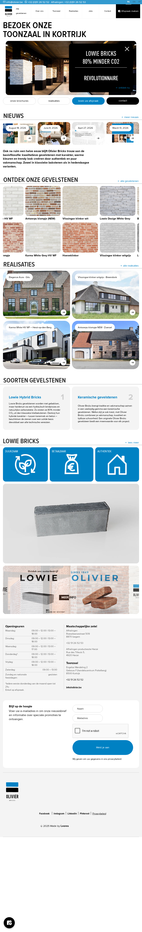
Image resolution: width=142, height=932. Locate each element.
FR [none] (139, 1)
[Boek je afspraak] (9, 922)
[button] (10, 590)
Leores (65, 826)
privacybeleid (114, 759)
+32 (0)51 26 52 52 (38, 2)
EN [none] (134, 1)
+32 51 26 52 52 (74, 679)
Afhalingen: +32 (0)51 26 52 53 (68, 2)
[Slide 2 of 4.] (71, 590)
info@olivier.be (14, 2)
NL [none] (128, 1)
